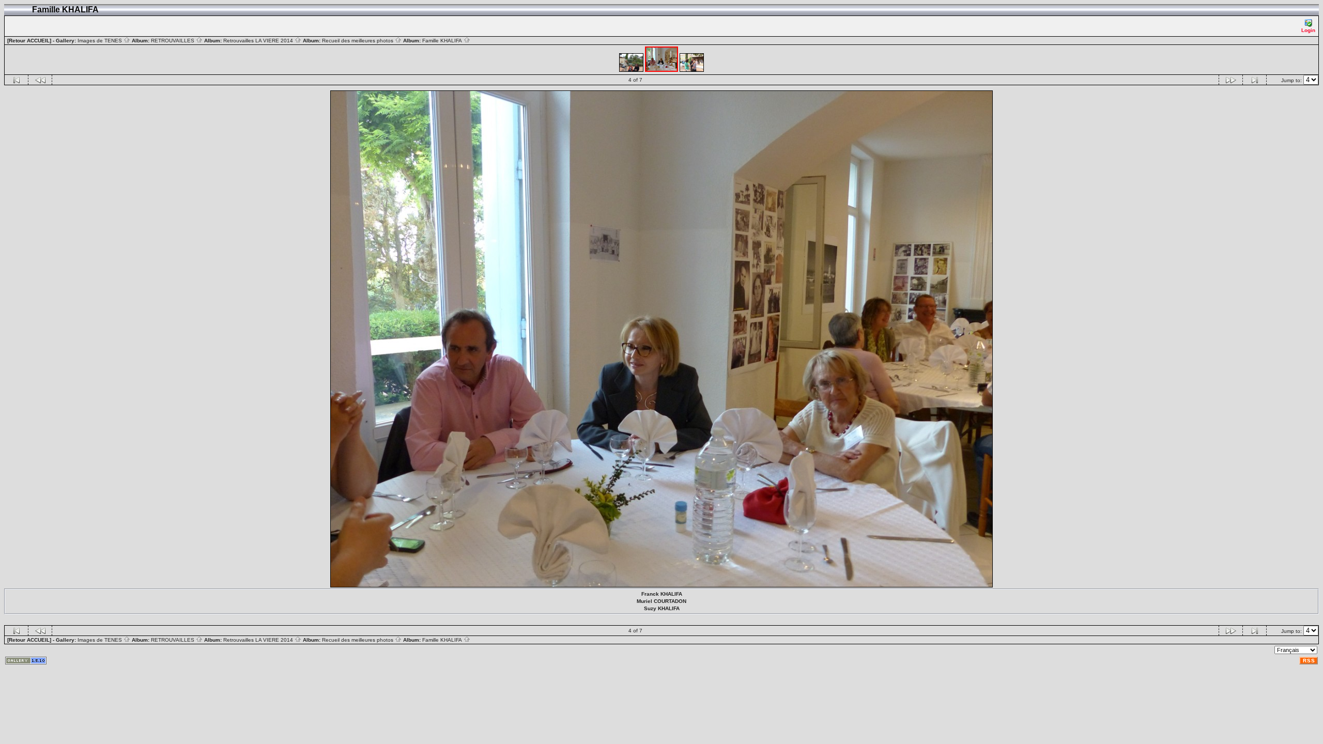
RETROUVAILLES (173, 40)
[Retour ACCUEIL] (29, 40)
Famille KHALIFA (443, 40)
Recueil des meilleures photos (358, 40)
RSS (1309, 660)
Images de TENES (101, 40)
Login (1308, 30)
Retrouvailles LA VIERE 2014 (259, 40)
